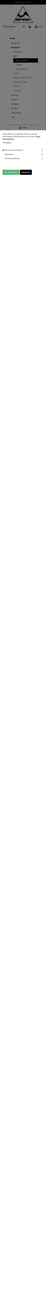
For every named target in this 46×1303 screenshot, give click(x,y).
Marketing (9, 154)
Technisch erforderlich (14, 150)
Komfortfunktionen (12, 158)
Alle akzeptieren (11, 172)
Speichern (26, 172)
